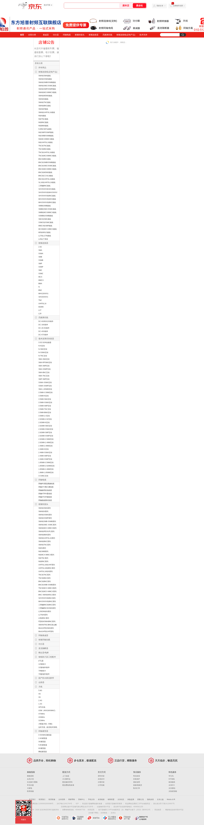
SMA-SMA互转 (44, 359)
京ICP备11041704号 (64, 804)
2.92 (40, 247)
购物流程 (30, 776)
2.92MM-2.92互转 (45, 419)
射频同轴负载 (44, 640)
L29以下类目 (43, 239)
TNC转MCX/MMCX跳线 (47, 156)
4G (39, 694)
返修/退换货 (137, 785)
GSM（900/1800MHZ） (47, 710)
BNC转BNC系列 (44, 581)
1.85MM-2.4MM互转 (46, 469)
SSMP (40, 267)
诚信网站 (94, 818)
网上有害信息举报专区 (110, 818)
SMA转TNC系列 (44, 545)
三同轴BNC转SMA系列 (47, 608)
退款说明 (136, 782)
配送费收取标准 (68, 785)
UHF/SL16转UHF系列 (46, 565)
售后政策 (136, 776)
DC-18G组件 (43, 325)
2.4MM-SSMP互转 (45, 459)
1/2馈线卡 (42, 664)
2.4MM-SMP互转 (44, 456)
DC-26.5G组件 (43, 328)
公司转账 (101, 785)
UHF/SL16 (42, 304)
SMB (40, 257)
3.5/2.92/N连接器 (44, 342)
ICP (77, 804)
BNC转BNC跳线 (44, 159)
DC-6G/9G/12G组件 (45, 321)
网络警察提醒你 (79, 818)
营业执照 (157, 810)
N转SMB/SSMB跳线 (45, 136)
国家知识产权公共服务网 (141, 818)
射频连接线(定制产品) (125, 35)
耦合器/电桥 (43, 652)
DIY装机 (172, 779)
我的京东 (160, 6)
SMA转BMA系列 (44, 535)
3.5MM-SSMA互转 (45, 402)
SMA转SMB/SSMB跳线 (47, 82)
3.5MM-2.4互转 (44, 416)
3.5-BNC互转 (43, 476)
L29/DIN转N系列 (44, 611)
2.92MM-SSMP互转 (45, 436)
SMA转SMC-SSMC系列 (47, 525)
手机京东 (91, 799)
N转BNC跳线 (43, 122)
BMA (40, 284)
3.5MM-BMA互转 (44, 412)
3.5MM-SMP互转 (44, 406)
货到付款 (101, 776)
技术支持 (143, 35)
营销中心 (81, 799)
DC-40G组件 (43, 331)
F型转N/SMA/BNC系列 (46, 621)
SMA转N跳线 (43, 99)
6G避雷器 (42, 748)
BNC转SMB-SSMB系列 (47, 585)
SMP (40, 264)
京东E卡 (172, 785)
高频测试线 (107, 35)
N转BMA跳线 (43, 126)
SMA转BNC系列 (44, 541)
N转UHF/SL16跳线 (45, 142)
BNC (40, 290)
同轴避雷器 (43, 731)
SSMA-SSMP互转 (45, 386)
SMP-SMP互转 (44, 379)
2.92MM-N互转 (44, 422)
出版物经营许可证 (103, 807)
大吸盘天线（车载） (45, 724)
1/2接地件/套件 (44, 667)
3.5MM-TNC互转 (44, 409)
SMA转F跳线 (43, 109)
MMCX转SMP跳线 (45, 226)
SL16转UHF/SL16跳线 (46, 182)
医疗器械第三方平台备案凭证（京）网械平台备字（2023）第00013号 (124, 810)
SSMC (40, 274)
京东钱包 (103, 813)
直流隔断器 (43, 648)
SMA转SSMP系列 (45, 518)
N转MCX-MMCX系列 (46, 555)
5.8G (40, 690)
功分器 (56, 35)
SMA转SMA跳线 (44, 76)
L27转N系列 (43, 615)
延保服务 (172, 782)
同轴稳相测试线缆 (45, 500)
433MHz (41, 717)
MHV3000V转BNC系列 (47, 601)
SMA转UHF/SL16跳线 (46, 112)
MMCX (41, 280)
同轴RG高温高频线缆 (46, 484)
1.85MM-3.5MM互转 (46, 462)
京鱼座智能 (173, 791)
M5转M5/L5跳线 (44, 232)
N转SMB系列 (43, 551)
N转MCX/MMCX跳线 (46, 139)
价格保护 (136, 779)
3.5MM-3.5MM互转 (45, 392)
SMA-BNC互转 (44, 372)
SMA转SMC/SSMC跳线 (47, 86)
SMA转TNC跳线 (44, 102)
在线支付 (101, 779)
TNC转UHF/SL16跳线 (46, 152)
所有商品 (42, 67)
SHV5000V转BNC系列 (47, 598)
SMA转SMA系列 (44, 508)
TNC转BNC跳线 (44, 149)
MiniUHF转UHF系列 (46, 631)
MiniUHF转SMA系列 (46, 628)
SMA (40, 250)
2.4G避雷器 (42, 738)
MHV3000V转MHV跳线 (47, 199)
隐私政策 (150, 799)
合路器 (41, 682)
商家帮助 (71, 799)
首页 (22, 35)
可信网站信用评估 (63, 818)
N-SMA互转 (42, 349)
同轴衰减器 (43, 635)
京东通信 (172, 788)
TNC (40, 300)
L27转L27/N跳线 (44, 236)
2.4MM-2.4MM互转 (45, 446)
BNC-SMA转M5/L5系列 (47, 595)
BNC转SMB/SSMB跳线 (47, 162)
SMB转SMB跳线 (44, 206)
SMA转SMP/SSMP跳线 (47, 89)
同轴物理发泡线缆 (45, 490)
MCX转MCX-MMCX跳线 (47, 229)
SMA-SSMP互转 (44, 369)
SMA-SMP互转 (44, 366)
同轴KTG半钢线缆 (45, 497)
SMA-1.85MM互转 (45, 389)
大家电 (29, 788)
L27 (39, 310)
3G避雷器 (42, 742)
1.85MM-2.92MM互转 (46, 466)
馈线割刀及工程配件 (47, 657)
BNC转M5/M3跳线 (45, 172)
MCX (40, 277)
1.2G (40, 704)
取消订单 (136, 788)
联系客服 (30, 791)
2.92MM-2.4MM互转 (46, 442)
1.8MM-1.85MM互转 (46, 472)
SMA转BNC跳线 (44, 106)
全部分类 (32, 35)
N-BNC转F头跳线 (44, 129)
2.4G (40, 700)
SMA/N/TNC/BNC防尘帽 (47, 625)
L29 (39, 314)
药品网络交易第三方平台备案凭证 (137, 804)
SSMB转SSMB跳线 (45, 216)
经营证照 (91, 810)
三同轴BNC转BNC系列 (47, 605)
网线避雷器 (42, 752)
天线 (40, 687)
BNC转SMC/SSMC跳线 (47, 166)
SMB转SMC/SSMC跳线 (47, 209)
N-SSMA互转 (43, 352)
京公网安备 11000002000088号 (41, 804)
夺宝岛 (171, 776)
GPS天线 (41, 707)
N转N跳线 (42, 116)
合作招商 (61, 799)
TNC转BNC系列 (44, 578)
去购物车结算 (178, 6)
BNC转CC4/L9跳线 (45, 176)
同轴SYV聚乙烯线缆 (45, 487)
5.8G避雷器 (42, 745)
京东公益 (160, 799)
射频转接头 (80, 35)
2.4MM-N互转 (43, 449)
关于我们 (32, 799)
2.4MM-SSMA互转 (45, 452)
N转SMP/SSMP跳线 (45, 132)
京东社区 (121, 799)
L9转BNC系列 (43, 618)
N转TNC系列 (43, 558)
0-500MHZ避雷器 (44, 735)
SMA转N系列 (43, 511)
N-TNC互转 (42, 356)
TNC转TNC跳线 (44, 146)
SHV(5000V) (43, 297)
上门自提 (65, 776)
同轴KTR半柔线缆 (45, 494)
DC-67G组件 (43, 335)
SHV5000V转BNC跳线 (47, 196)
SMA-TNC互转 (43, 376)
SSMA (40, 254)
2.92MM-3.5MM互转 (46, 439)
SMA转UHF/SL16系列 (46, 538)
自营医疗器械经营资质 (113, 804)
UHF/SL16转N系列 (45, 571)
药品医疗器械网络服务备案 (92, 804)
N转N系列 (42, 548)
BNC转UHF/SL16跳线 (46, 179)
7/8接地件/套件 (44, 674)
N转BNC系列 (43, 561)
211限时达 (66, 779)
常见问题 (30, 785)
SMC (40, 270)
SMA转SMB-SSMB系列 (47, 521)
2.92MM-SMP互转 (45, 432)
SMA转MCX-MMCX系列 (47, 528)
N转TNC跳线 (43, 119)
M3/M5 (41, 307)
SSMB (40, 260)
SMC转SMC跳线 (44, 219)
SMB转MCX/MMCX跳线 (47, 212)
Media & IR (171, 799)
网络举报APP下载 (125, 818)
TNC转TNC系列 (44, 575)
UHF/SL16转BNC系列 (46, 568)
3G (39, 697)
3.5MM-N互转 (43, 396)
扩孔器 (40, 661)
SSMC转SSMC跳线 (45, 222)
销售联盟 (111, 799)
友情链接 (101, 799)
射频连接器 (93, 35)
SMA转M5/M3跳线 (45, 96)
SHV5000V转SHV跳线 (46, 189)
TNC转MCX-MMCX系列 (47, 588)
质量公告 (140, 799)
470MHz (41, 714)
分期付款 (101, 782)
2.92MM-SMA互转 (45, 426)
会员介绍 (30, 779)
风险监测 (130, 799)
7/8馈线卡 (42, 671)
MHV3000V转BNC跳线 (47, 202)
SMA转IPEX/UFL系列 (46, 531)
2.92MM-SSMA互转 (45, 429)
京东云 (113, 813)
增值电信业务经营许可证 (174, 810)
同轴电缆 (67, 35)
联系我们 (42, 799)
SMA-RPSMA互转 (45, 362)
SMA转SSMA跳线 (45, 79)
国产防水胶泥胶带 (46, 678)
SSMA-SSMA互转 (45, 382)
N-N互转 (41, 346)
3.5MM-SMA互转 (44, 399)
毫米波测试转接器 (46, 338)
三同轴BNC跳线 (44, 186)
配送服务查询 (67, 782)
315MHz (41, 720)
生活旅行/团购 (32, 782)
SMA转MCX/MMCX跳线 (47, 92)
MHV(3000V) (43, 294)
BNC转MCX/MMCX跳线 (47, 169)
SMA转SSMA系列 (45, 515)
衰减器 (46, 35)
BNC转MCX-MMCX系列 (47, 591)
